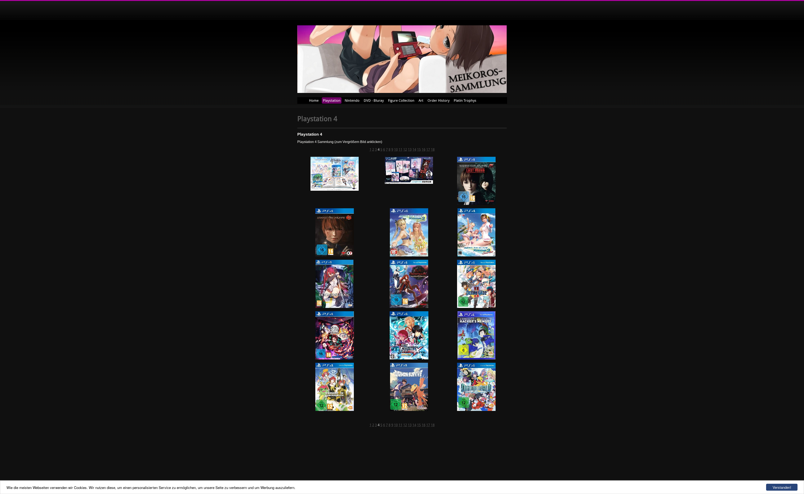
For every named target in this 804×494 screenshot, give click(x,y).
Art (421, 100)
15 (419, 149)
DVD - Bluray (374, 100)
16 (423, 149)
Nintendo (352, 100)
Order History (439, 100)
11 (400, 149)
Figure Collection (401, 100)
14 (414, 149)
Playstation (331, 100)
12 (405, 149)
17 (428, 149)
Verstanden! (782, 487)
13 (410, 149)
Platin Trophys (465, 100)
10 (396, 149)
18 (433, 149)
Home (314, 100)
